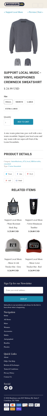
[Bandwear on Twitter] (6, 388)
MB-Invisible (36, 161)
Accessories (8, 331)
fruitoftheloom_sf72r (18, 161)
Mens (6, 323)
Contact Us (8, 377)
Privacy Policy (9, 373)
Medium (19, 102)
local (28, 161)
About (6, 357)
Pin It (31, 174)
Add (9, 180)
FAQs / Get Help (9, 361)
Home (6, 315)
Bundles (7, 343)
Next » (40, 12)
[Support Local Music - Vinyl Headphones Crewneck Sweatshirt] (23, 36)
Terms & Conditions (11, 369)
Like (20, 174)
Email (20, 180)
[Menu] (35, 5)
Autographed (8, 339)
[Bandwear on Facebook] (11, 388)
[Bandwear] (14, 5)
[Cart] (40, 5)
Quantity (7, 116)
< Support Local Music (13, 12)
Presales (7, 347)
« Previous (31, 12)
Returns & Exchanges (11, 365)
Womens (7, 327)
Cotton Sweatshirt (14, 166)
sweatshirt (7, 164)
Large (30, 102)
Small (8, 102)
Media (6, 335)
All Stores (7, 319)
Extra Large (11, 108)
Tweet (10, 174)
